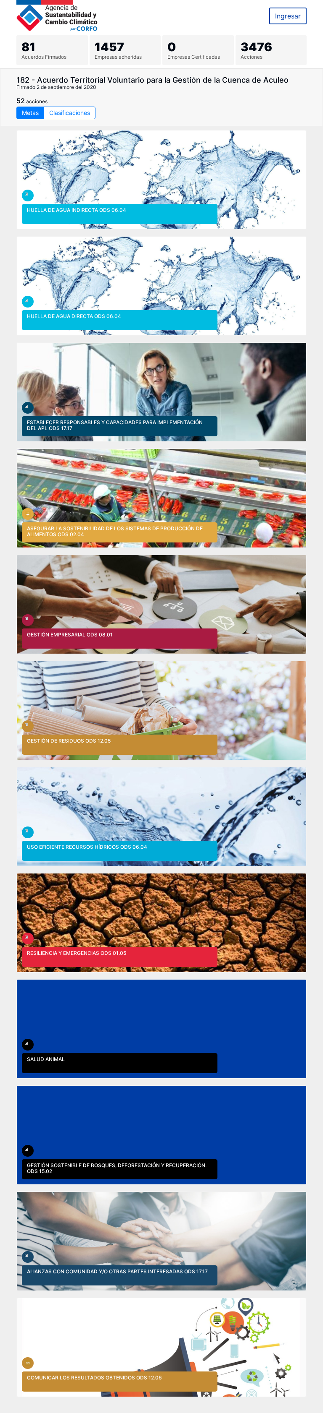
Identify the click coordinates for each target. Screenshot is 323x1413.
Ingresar (288, 16)
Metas (30, 112)
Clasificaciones (69, 112)
